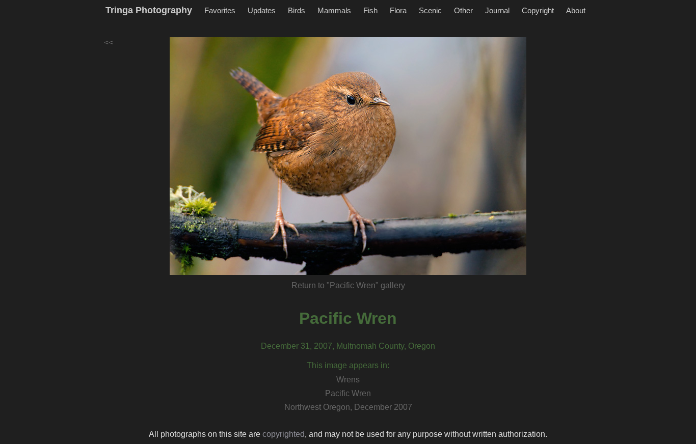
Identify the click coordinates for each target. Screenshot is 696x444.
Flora (398, 10)
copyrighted (283, 434)
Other (463, 10)
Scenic (430, 10)
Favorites (219, 10)
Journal (497, 10)
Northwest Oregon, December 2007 (348, 407)
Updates (262, 10)
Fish (370, 10)
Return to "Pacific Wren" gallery (348, 285)
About (575, 10)
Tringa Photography (148, 10)
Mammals (334, 10)
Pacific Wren (348, 318)
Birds (296, 10)
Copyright (538, 10)
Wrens (348, 379)
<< (108, 42)
